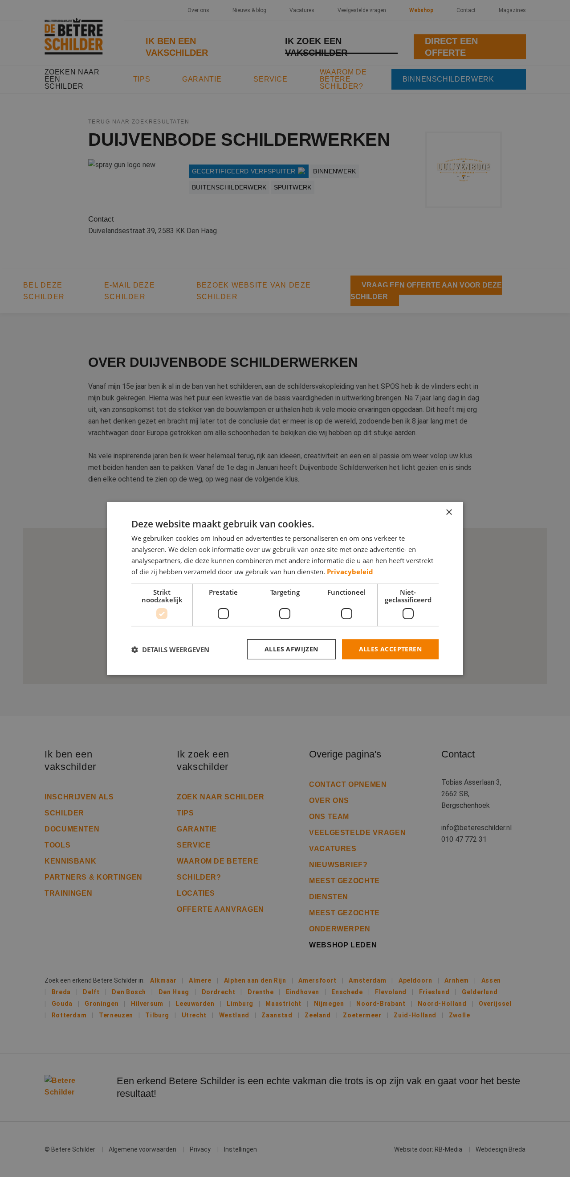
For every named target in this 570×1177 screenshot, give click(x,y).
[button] (170, 649)
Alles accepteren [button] (390, 649)
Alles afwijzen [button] (291, 649)
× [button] (448, 512)
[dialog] (285, 588)
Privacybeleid (350, 571)
